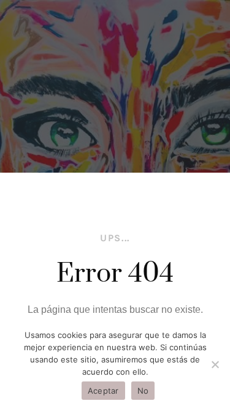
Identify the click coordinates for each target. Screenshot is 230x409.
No (143, 391)
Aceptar (103, 391)
